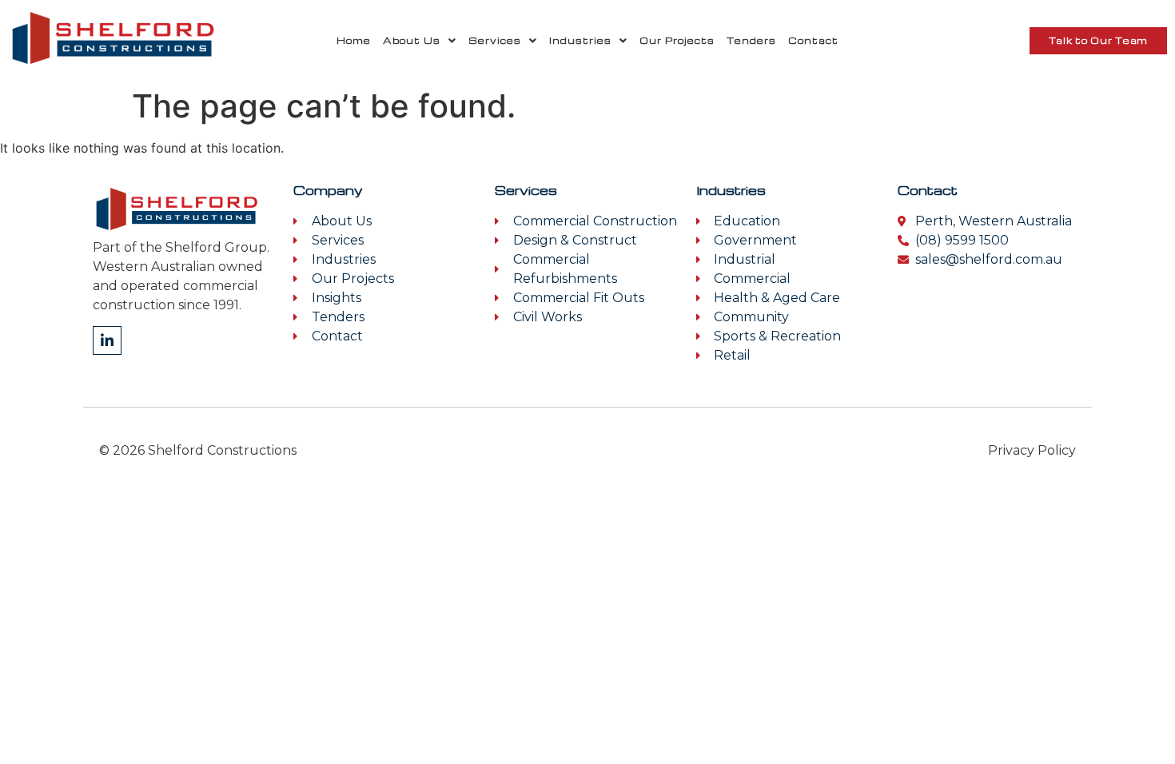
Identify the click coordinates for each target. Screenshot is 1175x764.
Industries (580, 40)
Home (354, 40)
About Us (411, 40)
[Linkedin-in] (107, 340)
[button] (419, 41)
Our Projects (677, 40)
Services (494, 40)
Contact (813, 40)
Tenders (751, 40)
